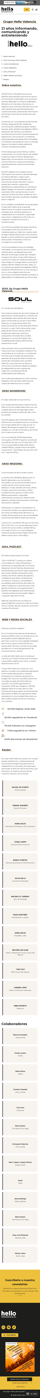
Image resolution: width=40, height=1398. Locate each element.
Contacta (20, 1387)
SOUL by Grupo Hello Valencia (15, 60)
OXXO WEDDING (10, 68)
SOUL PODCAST (9, 72)
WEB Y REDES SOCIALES (12, 75)
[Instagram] (3, 1327)
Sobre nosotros (9, 56)
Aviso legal (6, 1391)
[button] (32, 9)
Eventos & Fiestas (20, 1383)
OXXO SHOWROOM (11, 64)
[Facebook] (9, 1327)
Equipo (6, 79)
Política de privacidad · (17, 1391)
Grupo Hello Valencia (19, 1379)
